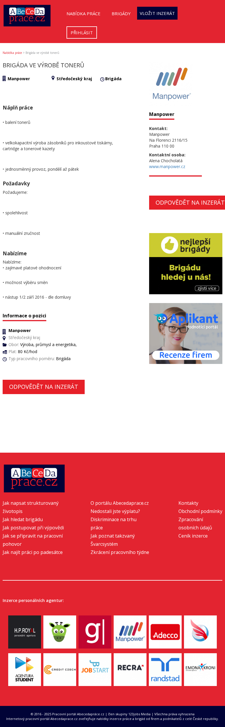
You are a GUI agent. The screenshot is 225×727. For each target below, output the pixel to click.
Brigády (121, 13)
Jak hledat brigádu (23, 519)
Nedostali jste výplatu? (115, 511)
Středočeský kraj (74, 78)
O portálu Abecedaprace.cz (120, 503)
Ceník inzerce (193, 536)
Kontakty (188, 503)
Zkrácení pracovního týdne (120, 552)
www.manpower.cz (167, 166)
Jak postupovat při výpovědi (33, 527)
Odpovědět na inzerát (43, 387)
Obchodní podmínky (200, 511)
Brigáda (113, 78)
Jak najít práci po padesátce (33, 552)
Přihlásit (82, 32)
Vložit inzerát (157, 13)
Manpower (19, 78)
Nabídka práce (83, 13)
